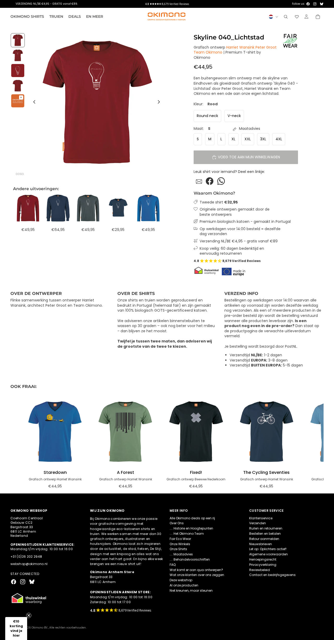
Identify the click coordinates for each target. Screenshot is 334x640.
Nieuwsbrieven (260, 544)
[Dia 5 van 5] (17, 100)
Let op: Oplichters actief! (268, 549)
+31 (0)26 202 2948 (26, 556)
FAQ (173, 564)
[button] (16, 628)
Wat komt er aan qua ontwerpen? (196, 570)
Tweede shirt (219, 202)
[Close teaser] (28, 615)
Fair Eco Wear (180, 539)
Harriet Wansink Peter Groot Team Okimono (235, 50)
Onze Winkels (180, 544)
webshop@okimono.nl (28, 564)
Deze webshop (181, 580)
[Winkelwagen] (318, 16)
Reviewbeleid (259, 570)
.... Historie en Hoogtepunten (191, 528)
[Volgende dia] (160, 102)
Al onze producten (184, 585)
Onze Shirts (178, 549)
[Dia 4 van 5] (17, 85)
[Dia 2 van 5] (17, 55)
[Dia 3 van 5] (17, 70)
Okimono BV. (40, 628)
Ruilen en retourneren (265, 528)
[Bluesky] (322, 4)
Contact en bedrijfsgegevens (272, 575)
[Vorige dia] (33, 102)
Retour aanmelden (264, 539)
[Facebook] (308, 4)
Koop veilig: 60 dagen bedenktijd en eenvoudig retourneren (232, 251)
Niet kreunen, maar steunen (191, 590)
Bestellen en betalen (265, 533)
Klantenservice (260, 518)
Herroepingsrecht (262, 559)
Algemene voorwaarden (268, 554)
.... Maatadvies (181, 554)
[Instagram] (315, 4)
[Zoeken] (285, 16)
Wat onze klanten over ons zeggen (197, 575)
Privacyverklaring (262, 564)
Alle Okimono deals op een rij (192, 518)
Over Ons (177, 523)
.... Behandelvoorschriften (190, 559)
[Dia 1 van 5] (17, 40)
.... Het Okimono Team (187, 533)
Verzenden (257, 523)
